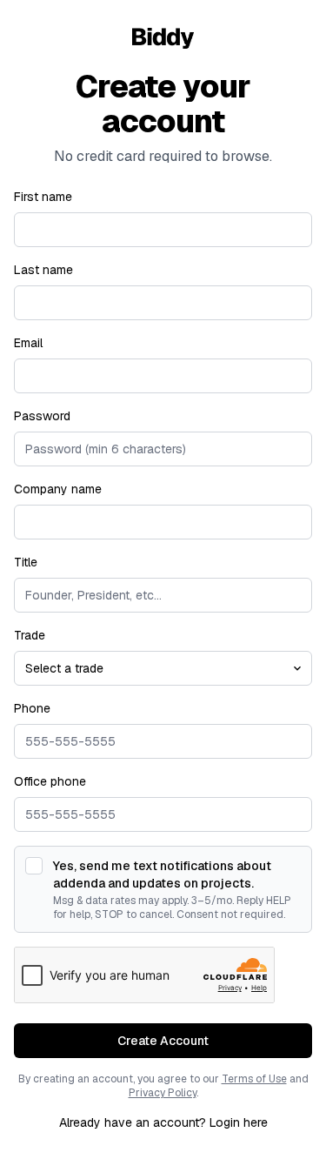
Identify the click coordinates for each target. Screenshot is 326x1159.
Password (42, 416)
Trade (29, 635)
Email (28, 343)
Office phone (50, 781)
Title (25, 562)
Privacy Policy (162, 1093)
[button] (163, 1040)
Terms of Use (254, 1079)
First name (43, 196)
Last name (43, 270)
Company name (58, 489)
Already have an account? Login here (163, 1122)
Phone (32, 708)
